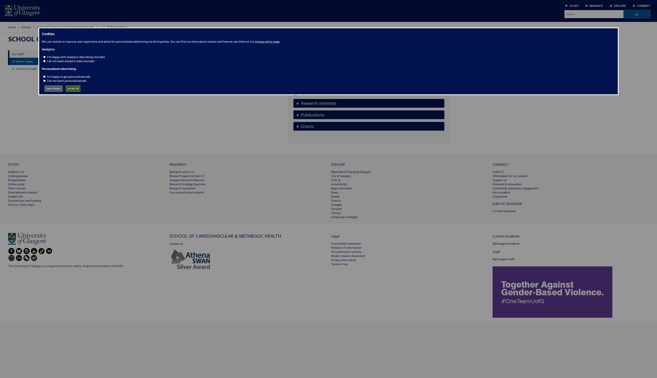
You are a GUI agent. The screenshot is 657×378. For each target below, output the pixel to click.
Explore (620, 6)
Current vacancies (504, 211)
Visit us (336, 180)
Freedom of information (346, 248)
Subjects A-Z (16, 172)
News (334, 192)
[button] (369, 103)
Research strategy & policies (188, 184)
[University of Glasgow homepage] (22, 10)
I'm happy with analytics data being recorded (76, 57)
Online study (16, 184)
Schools (26, 27)
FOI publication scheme (346, 252)
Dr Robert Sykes (22, 61)
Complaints (500, 196)
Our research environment (187, 192)
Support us (500, 180)
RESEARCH (178, 164)
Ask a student (501, 192)
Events (335, 196)
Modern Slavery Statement (348, 256)
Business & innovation (507, 184)
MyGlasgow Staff (503, 259)
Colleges (336, 205)
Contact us (176, 244)
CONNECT (500, 164)
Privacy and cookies (343, 260)
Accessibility (339, 184)
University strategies (344, 217)
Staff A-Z (498, 172)
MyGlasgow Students (506, 243)
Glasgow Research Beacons (187, 180)
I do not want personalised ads (66, 81)
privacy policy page (267, 41)
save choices (54, 88)
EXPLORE (338, 164)
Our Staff (18, 54)
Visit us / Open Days (21, 205)
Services (336, 209)
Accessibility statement (346, 243)
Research (596, 6)
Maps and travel (341, 188)
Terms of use (339, 264)
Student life (15, 196)
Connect (643, 6)
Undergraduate (18, 176)
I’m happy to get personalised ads (68, 77)
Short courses (17, 188)
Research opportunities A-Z (187, 176)
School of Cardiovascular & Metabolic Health (225, 236)
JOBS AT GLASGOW (507, 203)
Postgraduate (16, 180)
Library (335, 213)
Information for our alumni (510, 176)
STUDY (13, 164)
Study (574, 6)
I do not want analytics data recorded (70, 61)
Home (12, 27)
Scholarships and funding (24, 201)
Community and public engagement (515, 188)
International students (22, 192)
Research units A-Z (182, 172)
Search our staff (26, 69)
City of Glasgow (341, 176)
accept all (73, 88)
